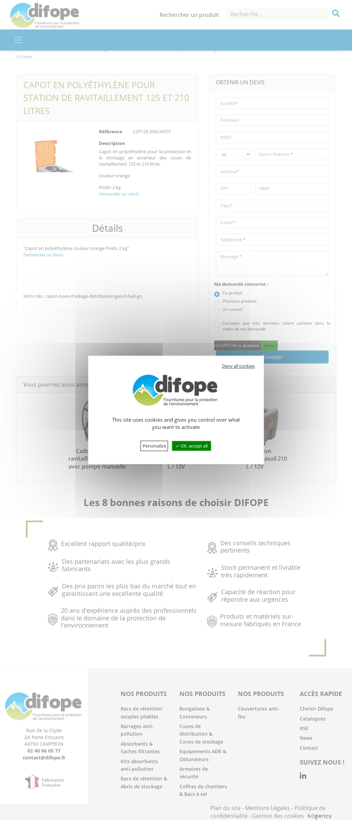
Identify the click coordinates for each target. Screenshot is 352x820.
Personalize (154, 446)
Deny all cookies (238, 366)
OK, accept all (193, 446)
